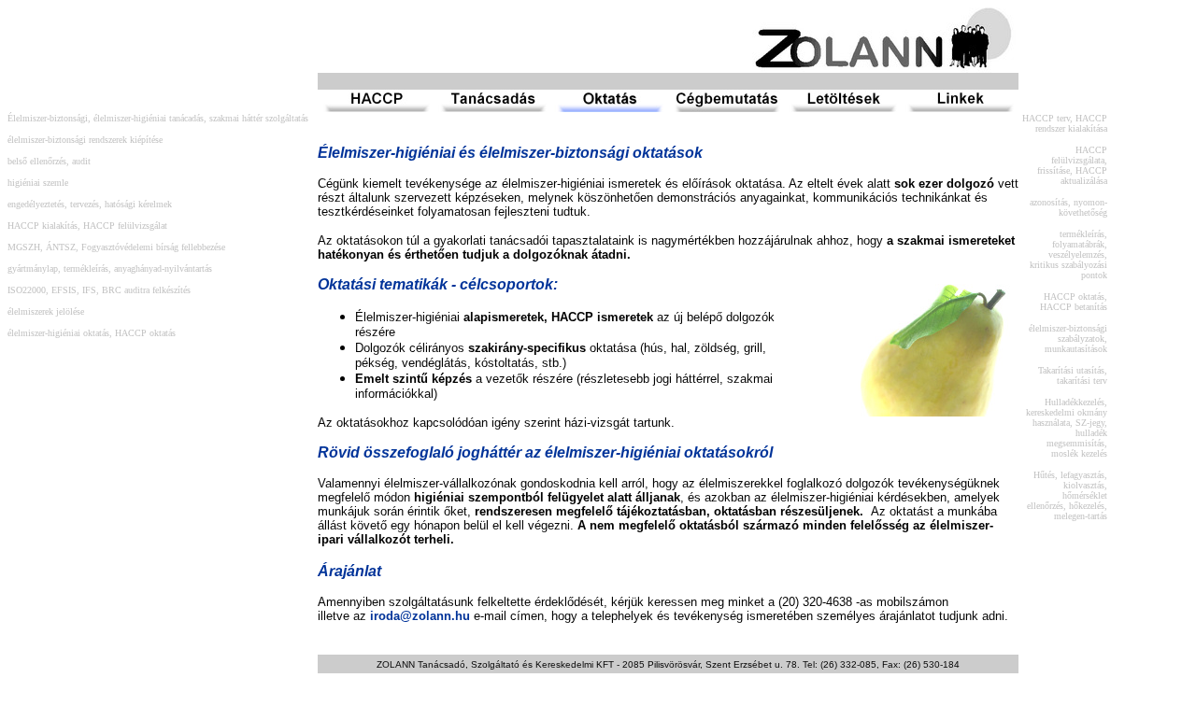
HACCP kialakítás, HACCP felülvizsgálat (87, 225)
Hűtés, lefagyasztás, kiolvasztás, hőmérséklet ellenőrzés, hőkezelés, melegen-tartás (1067, 495)
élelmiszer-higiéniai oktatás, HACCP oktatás (91, 333)
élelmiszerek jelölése (45, 311)
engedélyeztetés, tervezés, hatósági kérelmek (89, 204)
